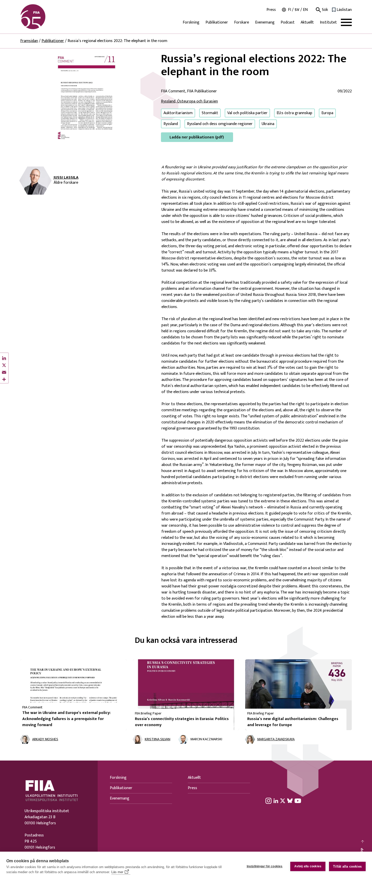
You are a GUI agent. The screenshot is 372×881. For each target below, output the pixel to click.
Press (271, 10)
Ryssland (170, 123)
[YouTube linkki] (298, 801)
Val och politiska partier (247, 113)
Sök (324, 10)
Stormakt (210, 113)
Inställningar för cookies (265, 866)
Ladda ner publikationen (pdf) (197, 137)
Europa (327, 113)
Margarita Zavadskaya (276, 739)
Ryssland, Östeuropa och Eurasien (189, 101)
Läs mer (117, 872)
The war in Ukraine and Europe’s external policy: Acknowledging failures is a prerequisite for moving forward (66, 718)
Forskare (241, 22)
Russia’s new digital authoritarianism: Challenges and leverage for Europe (292, 721)
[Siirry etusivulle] (44, 16)
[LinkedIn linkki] (276, 801)
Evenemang (265, 22)
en (305, 9)
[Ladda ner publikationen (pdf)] (86, 97)
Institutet (328, 22)
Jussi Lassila (66, 177)
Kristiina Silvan (157, 739)
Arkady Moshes (45, 739)
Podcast (288, 22)
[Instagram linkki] (268, 801)
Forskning (191, 22)
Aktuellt (307, 22)
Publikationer (216, 22)
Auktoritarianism (178, 113)
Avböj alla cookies (308, 866)
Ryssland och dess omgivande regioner (220, 123)
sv (297, 9)
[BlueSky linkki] (290, 801)
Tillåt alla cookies (347, 866)
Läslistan (344, 10)
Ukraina (268, 123)
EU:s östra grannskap (294, 113)
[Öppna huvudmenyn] (346, 22)
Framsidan (29, 40)
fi (289, 9)
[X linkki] (282, 801)
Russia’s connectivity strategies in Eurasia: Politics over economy (182, 721)
